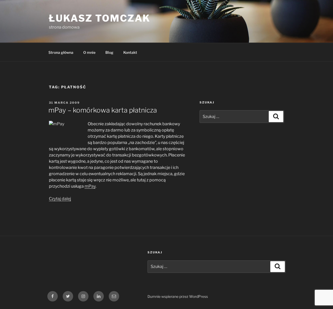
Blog (109, 52)
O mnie (89, 52)
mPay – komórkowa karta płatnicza (102, 110)
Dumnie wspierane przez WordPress (178, 296)
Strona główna (60, 52)
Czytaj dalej (60, 198)
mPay (90, 186)
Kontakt (130, 52)
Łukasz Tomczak (99, 18)
